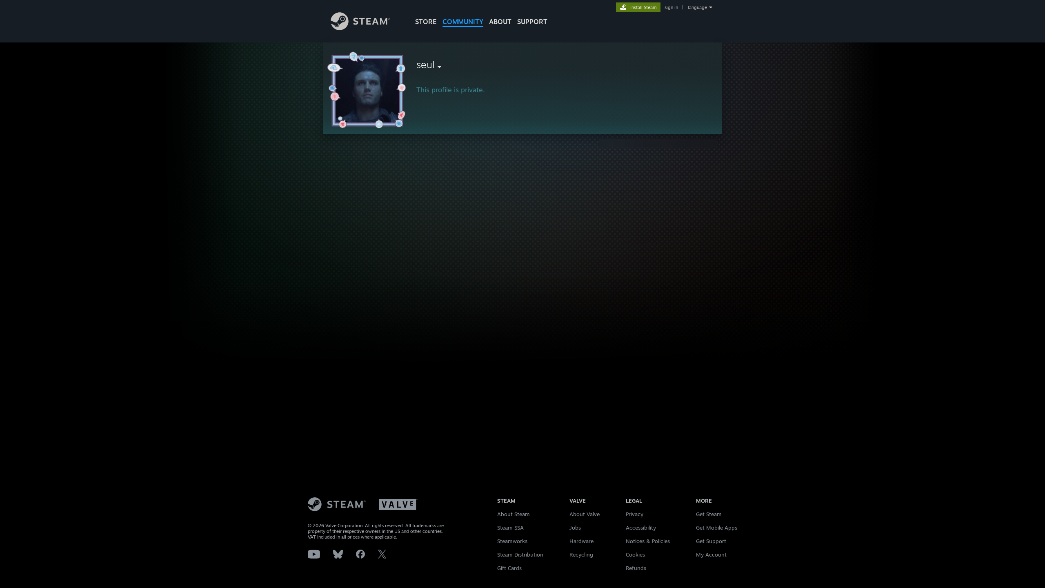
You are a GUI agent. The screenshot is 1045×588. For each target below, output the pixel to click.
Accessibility (641, 527)
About (500, 22)
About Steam (513, 514)
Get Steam (709, 514)
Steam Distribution (520, 554)
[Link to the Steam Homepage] (360, 27)
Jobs (575, 527)
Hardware (581, 541)
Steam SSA (510, 527)
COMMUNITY (462, 22)
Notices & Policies (648, 541)
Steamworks (512, 541)
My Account (711, 554)
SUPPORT (532, 22)
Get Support (711, 541)
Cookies (635, 554)
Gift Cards (509, 568)
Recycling (581, 554)
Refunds (636, 568)
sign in (671, 7)
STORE (426, 22)
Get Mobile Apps (716, 527)
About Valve (584, 514)
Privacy (634, 514)
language (697, 7)
